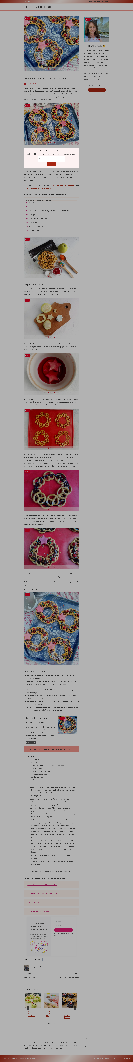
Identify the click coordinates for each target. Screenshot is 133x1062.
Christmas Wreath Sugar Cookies (62, 185)
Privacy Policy (12, 1058)
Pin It (28, 18)
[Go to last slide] (28, 1008)
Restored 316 (126, 1058)
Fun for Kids (38, 959)
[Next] (75, 1008)
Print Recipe (31, 742)
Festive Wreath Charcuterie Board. (37, 188)
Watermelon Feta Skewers (69, 975)
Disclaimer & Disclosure (27, 1058)
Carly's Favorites (90, 1049)
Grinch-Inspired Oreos (35, 902)
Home (73, 7)
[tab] (48, 1023)
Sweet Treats (27, 75)
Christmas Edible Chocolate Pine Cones (42, 894)
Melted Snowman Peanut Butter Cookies (42, 885)
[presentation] (33, 1000)
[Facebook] (25, 1)
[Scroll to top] (129, 1056)
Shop (79, 7)
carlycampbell (37, 967)
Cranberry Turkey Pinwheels (31, 1014)
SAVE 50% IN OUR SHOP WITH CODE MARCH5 (97, 1)
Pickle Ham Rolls (30, 975)
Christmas (28, 959)
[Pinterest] (29, 1)
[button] (39, 946)
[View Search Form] (108, 7)
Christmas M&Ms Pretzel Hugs (38, 911)
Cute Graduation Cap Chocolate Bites (51, 1014)
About (103, 7)
